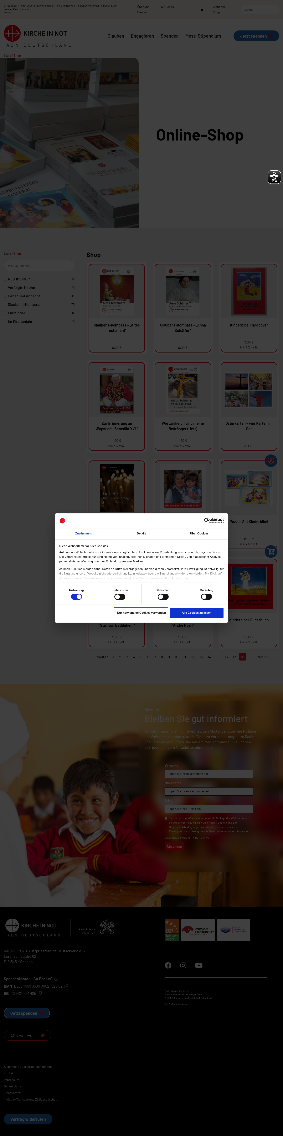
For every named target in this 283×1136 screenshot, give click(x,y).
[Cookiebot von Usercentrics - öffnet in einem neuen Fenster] (207, 521)
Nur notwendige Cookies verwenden (141, 612)
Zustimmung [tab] (83, 533)
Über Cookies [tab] (199, 533)
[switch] (119, 597)
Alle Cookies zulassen (196, 612)
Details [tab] (141, 533)
